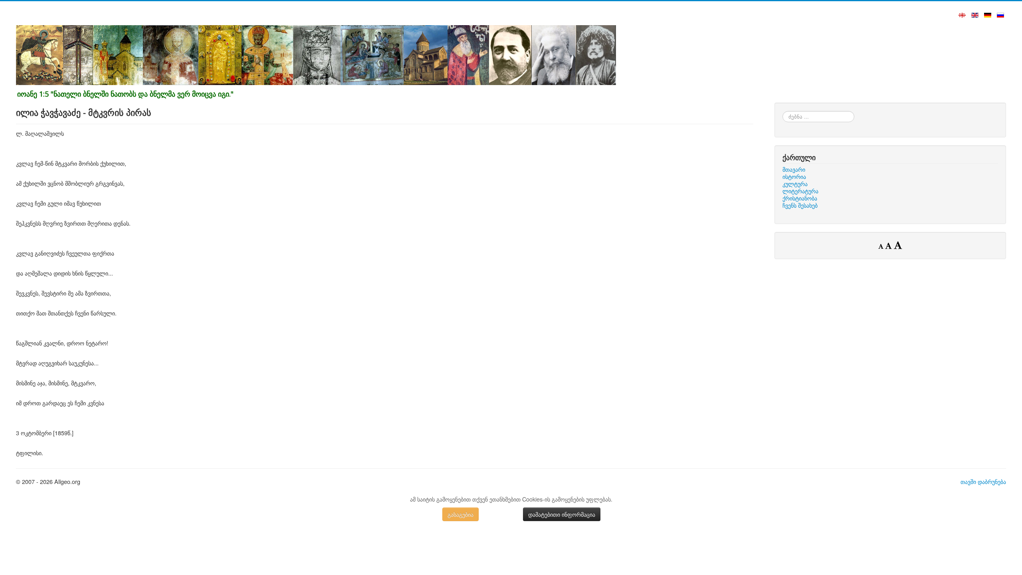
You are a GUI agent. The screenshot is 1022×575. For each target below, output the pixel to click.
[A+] (898, 244)
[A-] (881, 246)
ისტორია (794, 176)
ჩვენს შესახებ (800, 205)
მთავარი (793, 169)
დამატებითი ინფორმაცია (561, 514)
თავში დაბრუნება (983, 481)
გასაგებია (460, 514)
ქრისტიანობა (799, 198)
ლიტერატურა (800, 190)
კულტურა (795, 183)
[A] (889, 245)
